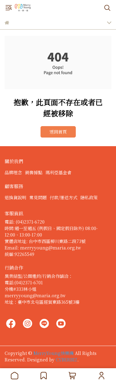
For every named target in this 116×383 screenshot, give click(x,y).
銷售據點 (33, 172)
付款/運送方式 (63, 197)
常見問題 (38, 197)
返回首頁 (58, 132)
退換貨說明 (15, 197)
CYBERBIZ (66, 359)
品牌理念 (13, 172)
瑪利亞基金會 (58, 172)
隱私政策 (89, 197)
